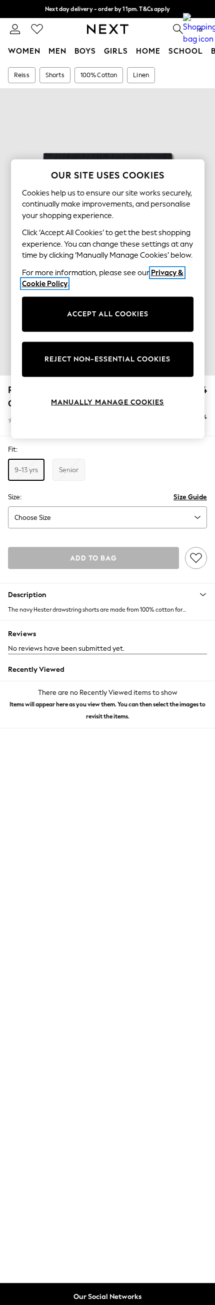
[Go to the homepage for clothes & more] (107, 29)
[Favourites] (37, 29)
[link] (15, 29)
